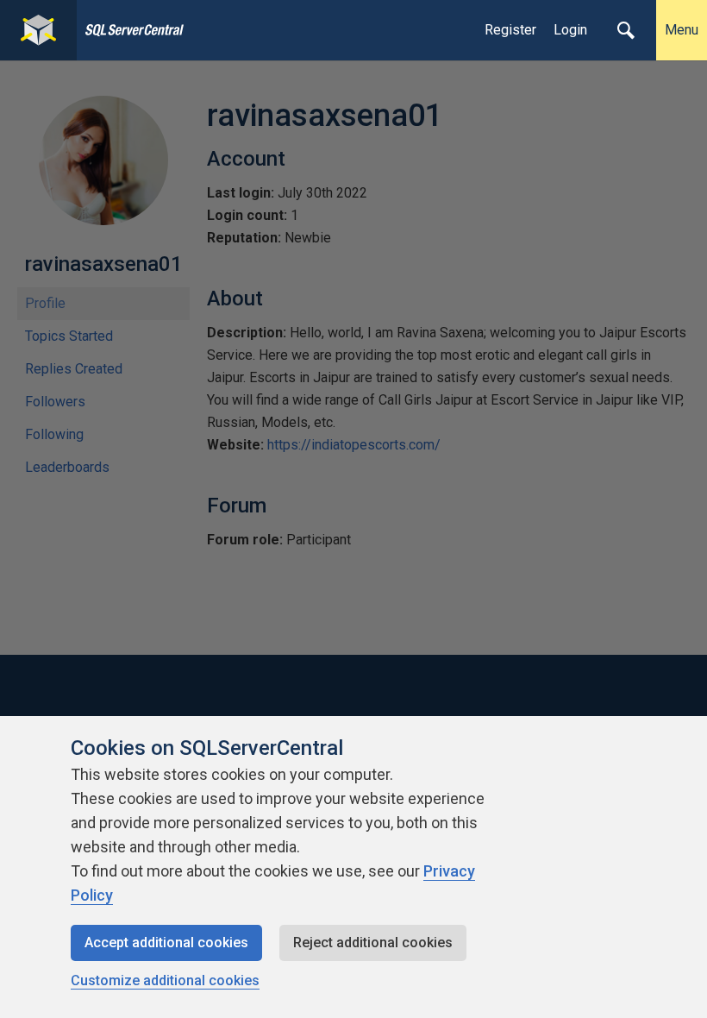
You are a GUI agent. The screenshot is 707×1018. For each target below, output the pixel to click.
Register (510, 30)
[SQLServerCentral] (38, 30)
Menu (681, 30)
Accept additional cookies (166, 942)
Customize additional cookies (165, 980)
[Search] (626, 30)
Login (570, 30)
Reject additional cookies (373, 942)
